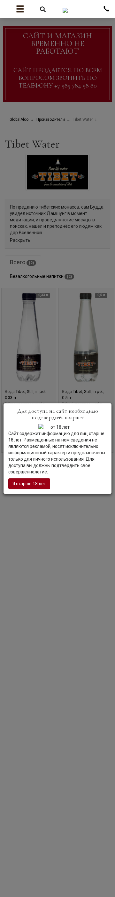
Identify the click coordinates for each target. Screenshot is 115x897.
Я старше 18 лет (29, 483)
